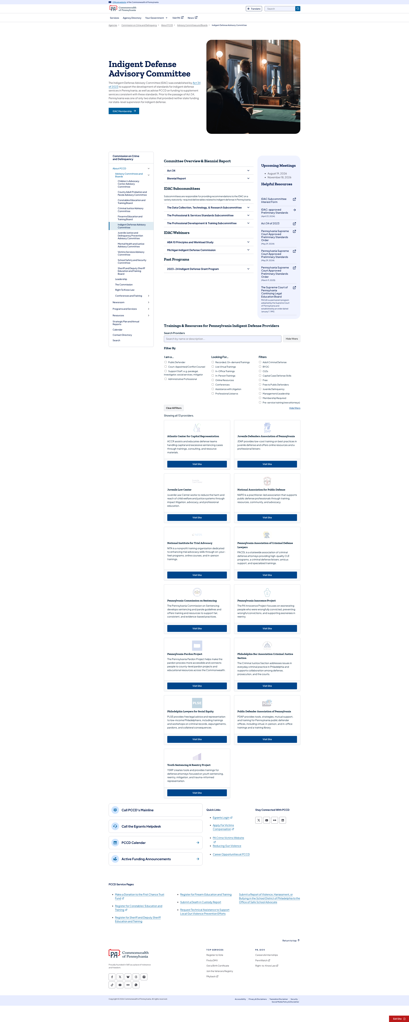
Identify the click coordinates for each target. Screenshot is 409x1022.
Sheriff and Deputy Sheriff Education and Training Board (131, 271)
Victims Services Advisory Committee (131, 253)
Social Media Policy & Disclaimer (285, 1002)
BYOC (265, 366)
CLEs (265, 371)
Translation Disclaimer (279, 999)
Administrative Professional (182, 378)
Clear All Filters (173, 407)
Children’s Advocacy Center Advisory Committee (128, 184)
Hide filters (292, 338)
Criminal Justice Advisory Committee (130, 209)
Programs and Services (125, 308)
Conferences (222, 384)
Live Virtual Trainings (225, 366)
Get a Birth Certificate (217, 965)
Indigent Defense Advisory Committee (132, 226)
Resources (118, 315)
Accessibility (240, 999)
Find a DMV (212, 960)
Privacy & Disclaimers (258, 999)
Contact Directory (122, 334)
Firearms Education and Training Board (130, 218)
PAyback (211, 976)
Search (116, 340)
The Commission (124, 284)
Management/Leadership (276, 393)
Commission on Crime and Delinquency (126, 157)
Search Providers (174, 333)
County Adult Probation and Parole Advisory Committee (132, 193)
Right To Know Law (125, 289)
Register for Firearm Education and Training (206, 894)
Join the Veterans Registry (219, 971)
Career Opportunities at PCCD (231, 854)
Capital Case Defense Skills (276, 375)
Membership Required (274, 398)
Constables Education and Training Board (131, 201)
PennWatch (261, 960)
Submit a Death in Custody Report (200, 902)
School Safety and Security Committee (132, 261)
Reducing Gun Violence (227, 845)
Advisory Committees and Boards (129, 175)
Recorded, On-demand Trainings (232, 362)
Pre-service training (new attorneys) (281, 402)
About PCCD (119, 168)
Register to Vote (214, 955)
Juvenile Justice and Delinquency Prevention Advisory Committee (130, 235)
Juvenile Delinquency (273, 389)
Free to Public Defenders (275, 384)
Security (294, 999)
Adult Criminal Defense (274, 362)
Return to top (289, 940)
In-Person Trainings (225, 375)
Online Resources (224, 380)
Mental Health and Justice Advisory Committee (131, 245)
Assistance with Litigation (228, 389)
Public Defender (176, 362)
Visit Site (208, 463)
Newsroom (118, 302)
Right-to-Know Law (265, 965)
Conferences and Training (128, 295)
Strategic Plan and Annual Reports (126, 323)
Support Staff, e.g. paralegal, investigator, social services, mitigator (183, 373)
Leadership (121, 279)
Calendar (117, 329)
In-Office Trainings (225, 371)
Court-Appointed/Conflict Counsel (186, 366)
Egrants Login (223, 817)
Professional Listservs (226, 393)
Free (265, 380)
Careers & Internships (266, 955)
